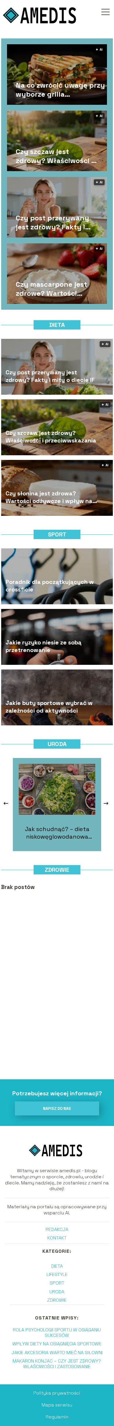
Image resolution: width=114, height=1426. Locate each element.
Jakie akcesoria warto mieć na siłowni (57, 1352)
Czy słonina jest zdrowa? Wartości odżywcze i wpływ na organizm (49, 497)
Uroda (57, 744)
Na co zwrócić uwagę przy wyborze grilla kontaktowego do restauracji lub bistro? (60, 90)
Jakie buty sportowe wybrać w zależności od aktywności (49, 706)
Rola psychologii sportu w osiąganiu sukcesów (57, 1332)
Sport (57, 534)
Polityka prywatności (56, 1393)
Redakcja (57, 1229)
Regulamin (57, 1417)
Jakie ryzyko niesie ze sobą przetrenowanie (44, 646)
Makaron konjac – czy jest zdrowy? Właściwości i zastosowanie (57, 1364)
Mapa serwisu (57, 1405)
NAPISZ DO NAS (57, 1108)
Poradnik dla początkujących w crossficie (50, 585)
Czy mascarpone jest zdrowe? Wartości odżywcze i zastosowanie (51, 289)
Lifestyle (57, 1274)
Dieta (57, 325)
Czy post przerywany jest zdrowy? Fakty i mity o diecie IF (52, 222)
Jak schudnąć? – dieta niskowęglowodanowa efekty (57, 832)
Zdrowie (57, 870)
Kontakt (57, 1238)
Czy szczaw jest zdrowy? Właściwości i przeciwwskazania (54, 156)
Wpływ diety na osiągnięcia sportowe (56, 1344)
